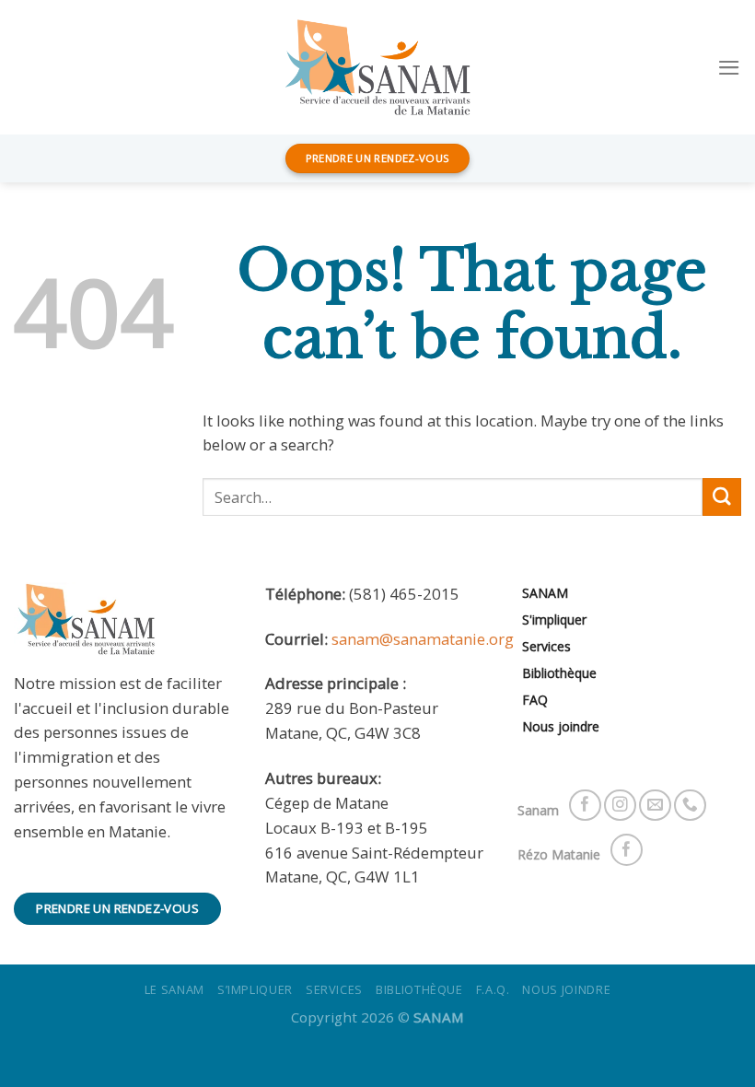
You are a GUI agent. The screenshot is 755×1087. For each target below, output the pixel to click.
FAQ (535, 699)
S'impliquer (554, 619)
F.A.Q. (493, 989)
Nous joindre (560, 726)
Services (546, 646)
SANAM (545, 593)
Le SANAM (174, 989)
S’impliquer (255, 989)
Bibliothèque (559, 673)
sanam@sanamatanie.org (422, 638)
